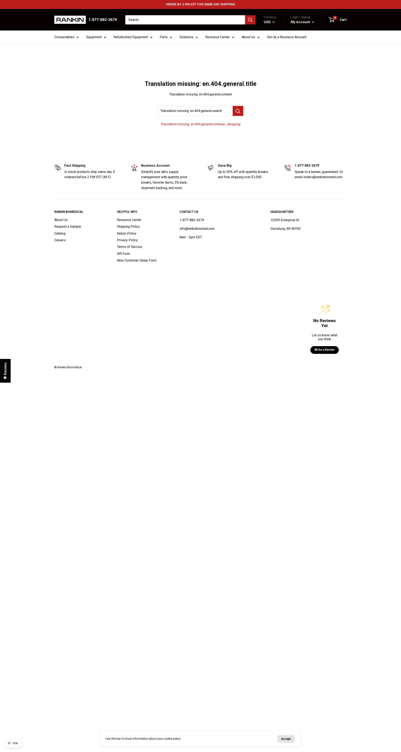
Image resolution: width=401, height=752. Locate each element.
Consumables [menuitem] (64, 37)
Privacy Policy (127, 240)
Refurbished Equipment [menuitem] (131, 37)
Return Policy (126, 233)
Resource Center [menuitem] (217, 37)
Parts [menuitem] (164, 37)
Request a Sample (67, 227)
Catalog (59, 233)
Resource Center (129, 220)
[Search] (250, 19)
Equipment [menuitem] (94, 37)
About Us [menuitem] (248, 37)
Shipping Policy (128, 227)
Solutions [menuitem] (186, 37)
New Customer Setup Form (136, 260)
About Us (61, 220)
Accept (286, 739)
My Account (301, 22)
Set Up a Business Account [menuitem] (286, 37)
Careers (60, 240)
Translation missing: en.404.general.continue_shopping (200, 124)
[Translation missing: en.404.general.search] (238, 111)
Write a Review (324, 349)
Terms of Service (129, 247)
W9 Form (123, 254)
